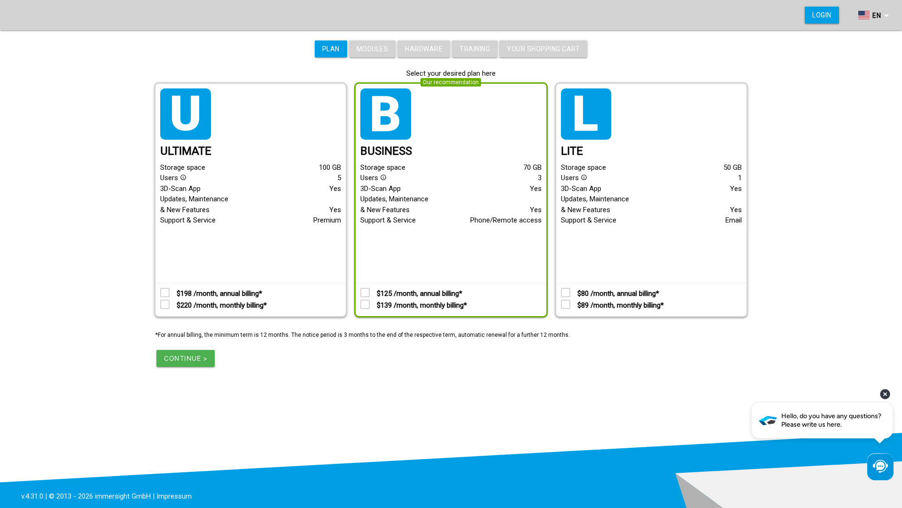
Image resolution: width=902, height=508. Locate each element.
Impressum (174, 496)
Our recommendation (451, 82)
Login (822, 15)
